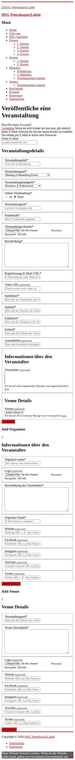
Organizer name (15, 459)
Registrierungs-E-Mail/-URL (23, 273)
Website (15, 528)
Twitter (14, 573)
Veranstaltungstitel (16, 160)
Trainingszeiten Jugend (31, 78)
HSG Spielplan (18, 36)
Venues (15, 408)
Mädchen (15, 68)
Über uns (14, 33)
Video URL (17, 284)
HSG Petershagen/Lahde (21, 15)
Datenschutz (16, 99)
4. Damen (23, 54)
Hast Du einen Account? (16, 124)
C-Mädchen (24, 74)
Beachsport (16, 88)
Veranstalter (17, 369)
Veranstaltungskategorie (20, 182)
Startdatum (12, 295)
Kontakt (14, 92)
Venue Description (17, 627)
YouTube (16, 562)
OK (71, 756)
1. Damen (23, 43)
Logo (13, 470)
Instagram (16, 551)
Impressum (15, 95)
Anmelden (8, 128)
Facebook (16, 540)
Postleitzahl (12, 215)
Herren (13, 57)
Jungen (13, 81)
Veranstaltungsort (16, 204)
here (7, 389)
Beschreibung (14, 241)
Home (13, 30)
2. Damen (23, 47)
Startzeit (10, 307)
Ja (10, 197)
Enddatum (12, 318)
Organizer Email (15, 517)
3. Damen (23, 50)
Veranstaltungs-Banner (19, 226)
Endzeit (10, 329)
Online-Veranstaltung (18, 193)
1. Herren (22, 61)
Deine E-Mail (10, 138)
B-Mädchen (24, 71)
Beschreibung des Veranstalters (24, 485)
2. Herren (22, 64)
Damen (13, 40)
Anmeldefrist (18, 340)
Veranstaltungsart (16, 171)
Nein (20, 197)
